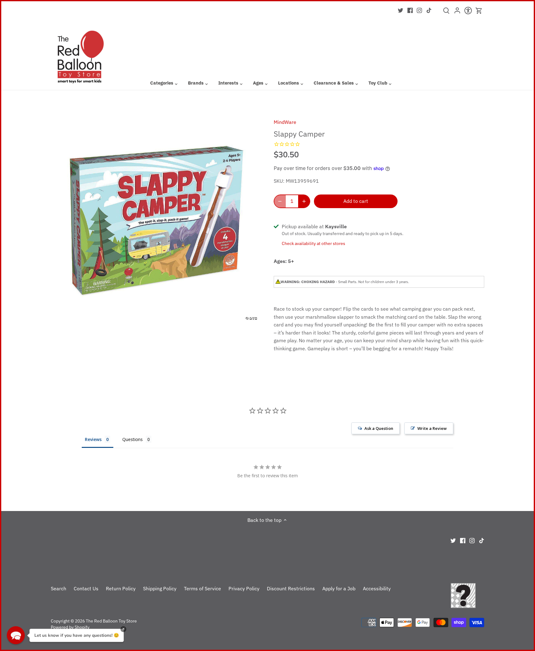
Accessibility (377, 588)
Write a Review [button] (432, 428)
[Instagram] (419, 10)
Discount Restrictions (291, 588)
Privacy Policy (243, 588)
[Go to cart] (479, 10)
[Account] (457, 12)
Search (58, 588)
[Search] (446, 13)
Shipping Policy (159, 588)
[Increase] (304, 201)
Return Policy (121, 588)
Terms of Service (202, 588)
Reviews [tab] (93, 439)
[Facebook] (410, 10)
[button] (16, 635)
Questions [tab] (132, 439)
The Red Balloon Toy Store (111, 621)
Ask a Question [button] (378, 428)
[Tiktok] (429, 10)
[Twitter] (400, 10)
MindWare (285, 122)
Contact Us (86, 588)
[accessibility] (468, 12)
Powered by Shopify (70, 627)
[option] (155, 216)
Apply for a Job (338, 588)
